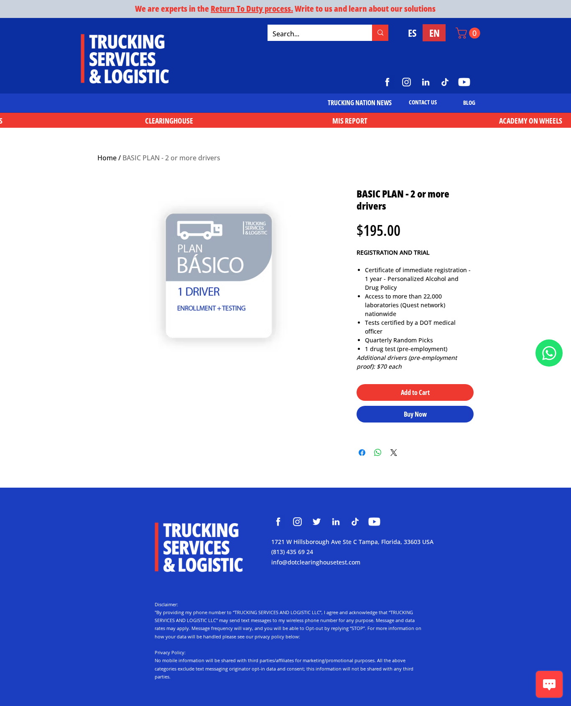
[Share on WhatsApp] (378, 453)
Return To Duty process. (252, 8)
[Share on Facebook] (362, 453)
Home (107, 157)
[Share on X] (394, 453)
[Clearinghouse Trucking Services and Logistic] (278, 522)
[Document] (549, 353)
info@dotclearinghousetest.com (315, 562)
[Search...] (380, 33)
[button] (469, 33)
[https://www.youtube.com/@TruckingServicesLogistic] (464, 82)
